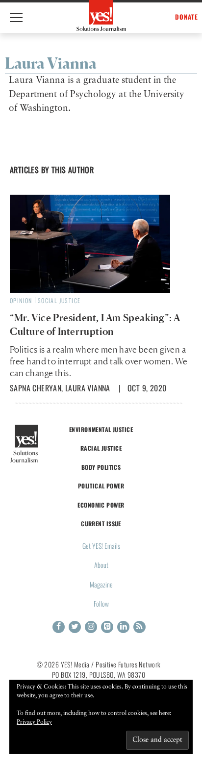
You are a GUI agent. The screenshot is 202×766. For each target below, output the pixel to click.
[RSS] (139, 627)
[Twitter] (75, 627)
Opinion (21, 300)
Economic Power (100, 505)
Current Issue (101, 523)
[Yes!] (101, 15)
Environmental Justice (101, 429)
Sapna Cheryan (35, 388)
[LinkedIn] (123, 627)
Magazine (101, 584)
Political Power (101, 486)
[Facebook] (58, 627)
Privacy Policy (34, 722)
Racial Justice (101, 448)
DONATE (186, 17)
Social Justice (59, 300)
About (101, 565)
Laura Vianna (87, 388)
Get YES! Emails (101, 545)
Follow (101, 603)
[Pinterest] (107, 627)
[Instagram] (91, 627)
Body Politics (101, 467)
